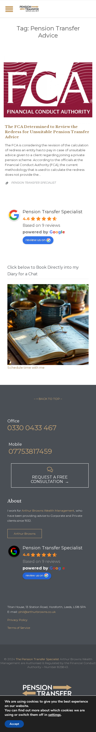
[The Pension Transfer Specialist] (29, 8)
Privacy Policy (17, 620)
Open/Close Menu (9, 9)
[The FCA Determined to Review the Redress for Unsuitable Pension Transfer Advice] (48, 90)
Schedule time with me (26, 367)
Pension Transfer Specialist (33, 182)
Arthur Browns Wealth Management (48, 510)
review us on (36, 240)
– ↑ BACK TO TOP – (48, 399)
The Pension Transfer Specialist (37, 659)
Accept (14, 724)
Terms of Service (18, 628)
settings (54, 715)
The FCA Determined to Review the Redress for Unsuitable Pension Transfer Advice (47, 131)
